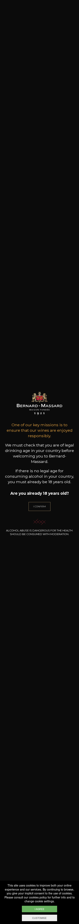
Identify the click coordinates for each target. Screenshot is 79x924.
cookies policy (38, 897)
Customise (39, 918)
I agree (39, 909)
